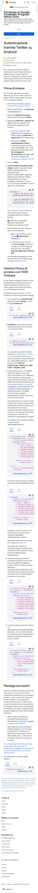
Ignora (19, 29)
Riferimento (4, 804)
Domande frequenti (7, 850)
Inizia (19, 34)
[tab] (11, 308)
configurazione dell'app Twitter (21, 159)
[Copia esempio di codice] (32, 189)
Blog (2, 821)
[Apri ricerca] (25, 2)
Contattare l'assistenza (8, 838)
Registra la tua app (17, 131)
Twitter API (22, 543)
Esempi (3, 807)
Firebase (3, 871)
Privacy (9, 884)
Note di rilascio (5, 847)
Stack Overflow (6, 841)
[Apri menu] (3, 2)
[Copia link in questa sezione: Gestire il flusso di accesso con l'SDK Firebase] (17, 276)
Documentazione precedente (10, 853)
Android (3, 865)
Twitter (3, 827)
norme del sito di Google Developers (11, 786)
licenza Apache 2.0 (12, 784)
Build (7, 38)
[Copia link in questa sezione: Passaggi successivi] (31, 686)
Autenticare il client (20, 261)
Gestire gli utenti (19, 723)
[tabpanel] (20, 316)
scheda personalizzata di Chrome (18, 384)
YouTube (3, 830)
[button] (20, 223)
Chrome (3, 868)
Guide (3, 801)
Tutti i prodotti (5, 876)
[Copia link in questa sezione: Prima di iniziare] (26, 88)
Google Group (5, 844)
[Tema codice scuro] (29, 189)
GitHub (3, 813)
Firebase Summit (6, 824)
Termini (3, 884)
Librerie (3, 810)
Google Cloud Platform (8, 873)
